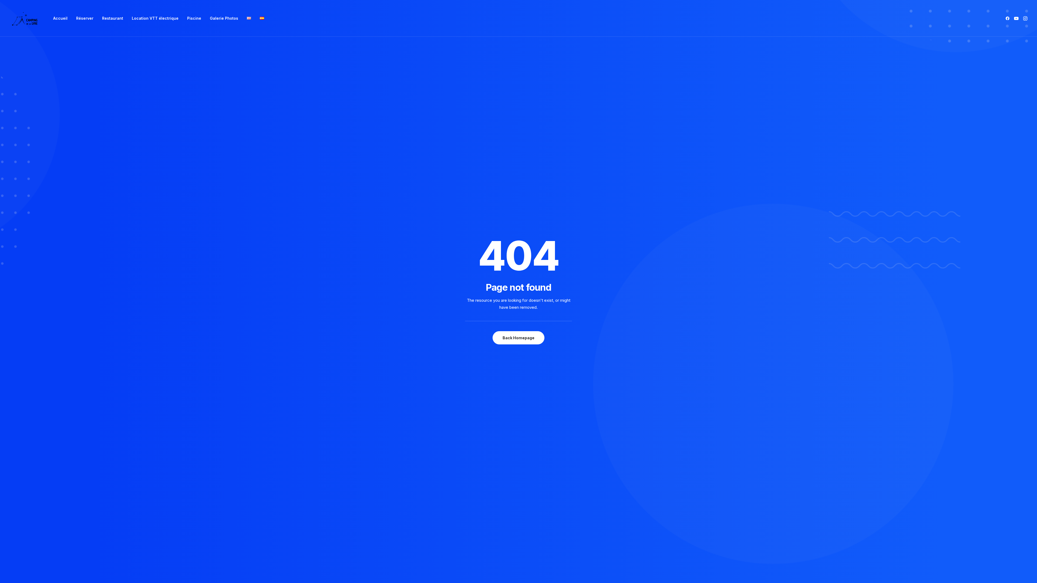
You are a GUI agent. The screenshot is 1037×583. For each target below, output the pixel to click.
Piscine (194, 18)
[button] (1008, 18)
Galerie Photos (224, 18)
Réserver (84, 18)
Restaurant (112, 18)
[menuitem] (60, 18)
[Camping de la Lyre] (25, 18)
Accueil (60, 18)
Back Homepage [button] (518, 337)
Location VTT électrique (155, 18)
